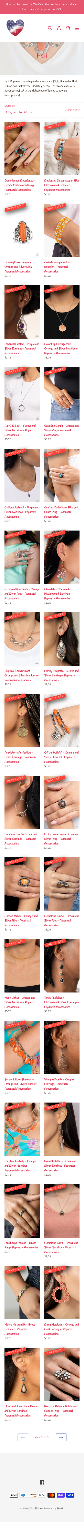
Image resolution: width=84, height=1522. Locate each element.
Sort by (9, 106)
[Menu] (76, 27)
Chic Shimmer (36, 1508)
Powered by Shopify (54, 1508)
